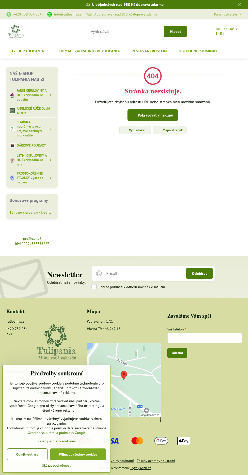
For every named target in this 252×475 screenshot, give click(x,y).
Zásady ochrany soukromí (156, 461)
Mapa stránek (172, 130)
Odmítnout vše (27, 454)
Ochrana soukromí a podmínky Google (57, 432)
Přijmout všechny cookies (78, 454)
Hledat (175, 31)
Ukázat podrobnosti (57, 465)
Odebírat (199, 273)
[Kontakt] (56, 342)
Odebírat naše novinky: (66, 282)
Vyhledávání (137, 130)
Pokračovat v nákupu (155, 115)
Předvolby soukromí (119, 461)
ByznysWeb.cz (140, 468)
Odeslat (177, 353)
